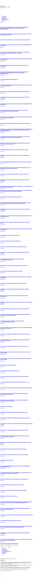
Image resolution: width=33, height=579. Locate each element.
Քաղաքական (4, 16)
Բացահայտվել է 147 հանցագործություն (8, 365)
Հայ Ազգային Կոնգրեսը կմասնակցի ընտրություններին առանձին (13, 490)
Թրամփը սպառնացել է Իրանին (6, 460)
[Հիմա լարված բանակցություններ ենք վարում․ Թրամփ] (2, 269)
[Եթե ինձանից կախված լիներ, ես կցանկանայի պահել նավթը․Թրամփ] (2, 477)
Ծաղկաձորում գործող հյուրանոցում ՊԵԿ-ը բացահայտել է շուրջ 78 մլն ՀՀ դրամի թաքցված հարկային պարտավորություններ (15, 137)
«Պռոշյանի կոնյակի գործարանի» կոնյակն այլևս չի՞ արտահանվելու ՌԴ (14, 308)
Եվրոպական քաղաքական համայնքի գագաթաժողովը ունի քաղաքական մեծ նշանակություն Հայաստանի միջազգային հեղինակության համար (16, 502)
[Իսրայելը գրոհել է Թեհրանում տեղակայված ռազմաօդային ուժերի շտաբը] (2, 416)
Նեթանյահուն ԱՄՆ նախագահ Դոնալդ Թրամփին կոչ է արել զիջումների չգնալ (16, 387)
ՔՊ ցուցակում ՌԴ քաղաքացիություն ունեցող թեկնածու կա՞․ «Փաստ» (14, 430)
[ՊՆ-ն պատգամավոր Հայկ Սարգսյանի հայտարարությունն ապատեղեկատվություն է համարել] (2, 319)
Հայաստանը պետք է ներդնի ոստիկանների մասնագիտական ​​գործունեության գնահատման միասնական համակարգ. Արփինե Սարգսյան (16, 527)
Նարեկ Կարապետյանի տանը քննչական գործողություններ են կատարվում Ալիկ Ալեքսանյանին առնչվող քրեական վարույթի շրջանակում (15, 203)
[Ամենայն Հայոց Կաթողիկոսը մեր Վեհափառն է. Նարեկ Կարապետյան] (2, 172)
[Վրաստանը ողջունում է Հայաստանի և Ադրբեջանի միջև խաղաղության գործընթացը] (2, 531)
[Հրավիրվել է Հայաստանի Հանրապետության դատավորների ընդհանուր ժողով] (2, 513)
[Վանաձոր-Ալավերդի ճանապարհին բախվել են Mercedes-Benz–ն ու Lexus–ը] (2, 380)
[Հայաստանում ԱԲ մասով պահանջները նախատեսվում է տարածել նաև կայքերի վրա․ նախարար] (2, 338)
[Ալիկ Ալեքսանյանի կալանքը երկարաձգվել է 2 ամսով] (2, 195)
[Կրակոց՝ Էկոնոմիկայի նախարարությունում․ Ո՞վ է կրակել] (2, 483)
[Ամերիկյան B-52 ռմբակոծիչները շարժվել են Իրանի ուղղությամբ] (2, 281)
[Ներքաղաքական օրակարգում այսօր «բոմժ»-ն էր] (2, 233)
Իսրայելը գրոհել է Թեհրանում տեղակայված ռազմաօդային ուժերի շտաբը (15, 417)
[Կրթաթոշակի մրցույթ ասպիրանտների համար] (2, 369)
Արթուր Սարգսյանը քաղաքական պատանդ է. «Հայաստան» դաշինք (14, 149)
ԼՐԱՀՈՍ (1, 22)
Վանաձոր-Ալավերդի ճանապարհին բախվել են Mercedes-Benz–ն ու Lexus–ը (14, 382)
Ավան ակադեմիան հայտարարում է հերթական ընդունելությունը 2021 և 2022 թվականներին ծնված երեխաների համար (15, 168)
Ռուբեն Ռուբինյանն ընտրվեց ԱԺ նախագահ (9, 79)
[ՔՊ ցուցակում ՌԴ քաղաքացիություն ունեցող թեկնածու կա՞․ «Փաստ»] (2, 428)
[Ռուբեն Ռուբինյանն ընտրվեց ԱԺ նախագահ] (2, 77)
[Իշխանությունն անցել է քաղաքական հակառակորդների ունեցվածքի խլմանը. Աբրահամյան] (2, 102)
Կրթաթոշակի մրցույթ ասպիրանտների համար (9, 370)
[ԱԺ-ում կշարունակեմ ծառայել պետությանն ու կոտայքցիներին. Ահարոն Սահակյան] (2, 178)
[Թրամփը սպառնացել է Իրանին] (2, 458)
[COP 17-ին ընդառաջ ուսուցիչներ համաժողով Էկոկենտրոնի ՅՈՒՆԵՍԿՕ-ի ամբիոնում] (2, 95)
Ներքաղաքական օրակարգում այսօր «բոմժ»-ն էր (10, 235)
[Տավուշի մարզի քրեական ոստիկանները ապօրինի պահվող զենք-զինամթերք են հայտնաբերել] (2, 57)
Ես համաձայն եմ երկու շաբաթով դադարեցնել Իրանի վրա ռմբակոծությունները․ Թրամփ (12, 259)
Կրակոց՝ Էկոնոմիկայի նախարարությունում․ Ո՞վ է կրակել (12, 484)
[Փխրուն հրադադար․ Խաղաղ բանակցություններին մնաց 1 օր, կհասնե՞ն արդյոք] (2, 220)
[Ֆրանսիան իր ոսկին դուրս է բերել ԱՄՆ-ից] (2, 494)
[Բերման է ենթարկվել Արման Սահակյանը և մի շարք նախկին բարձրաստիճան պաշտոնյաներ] (2, 227)
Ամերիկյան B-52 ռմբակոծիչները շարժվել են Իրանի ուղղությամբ (13, 283)
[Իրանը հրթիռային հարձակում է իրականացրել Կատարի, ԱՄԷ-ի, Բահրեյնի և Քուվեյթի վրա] (2, 275)
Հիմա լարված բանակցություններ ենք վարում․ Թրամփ (11, 271)
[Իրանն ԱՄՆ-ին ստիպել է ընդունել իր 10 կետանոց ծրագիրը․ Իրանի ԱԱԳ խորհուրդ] (2, 250)
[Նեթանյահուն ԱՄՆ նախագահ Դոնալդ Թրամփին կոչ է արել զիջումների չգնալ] (2, 386)
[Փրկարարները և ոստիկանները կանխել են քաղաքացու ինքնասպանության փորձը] (2, 440)
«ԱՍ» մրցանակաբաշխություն (7, 551)
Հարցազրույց (4, 552)
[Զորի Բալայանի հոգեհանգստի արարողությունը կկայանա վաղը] (2, 447)
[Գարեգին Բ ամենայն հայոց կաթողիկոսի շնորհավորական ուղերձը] (2, 410)
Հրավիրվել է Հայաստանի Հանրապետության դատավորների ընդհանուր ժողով (16, 514)
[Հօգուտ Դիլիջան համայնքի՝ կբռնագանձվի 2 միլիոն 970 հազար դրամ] (2, 344)
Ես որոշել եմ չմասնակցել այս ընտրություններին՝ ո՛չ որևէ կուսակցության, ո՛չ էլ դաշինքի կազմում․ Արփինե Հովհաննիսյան (16, 473)
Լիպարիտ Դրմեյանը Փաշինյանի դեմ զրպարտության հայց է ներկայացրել (15, 123)
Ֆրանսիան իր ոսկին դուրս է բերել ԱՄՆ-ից (8, 496)
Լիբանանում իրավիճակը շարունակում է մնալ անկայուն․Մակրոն (13, 246)
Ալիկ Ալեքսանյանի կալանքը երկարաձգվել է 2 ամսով (11, 196)
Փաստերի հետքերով (5, 19)
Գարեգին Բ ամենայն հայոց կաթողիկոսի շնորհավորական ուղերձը (13, 412)
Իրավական (4, 17)
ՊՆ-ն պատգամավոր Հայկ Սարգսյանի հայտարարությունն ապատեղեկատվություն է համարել (12, 321)
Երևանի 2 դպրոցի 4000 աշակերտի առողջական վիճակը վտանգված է (14, 376)
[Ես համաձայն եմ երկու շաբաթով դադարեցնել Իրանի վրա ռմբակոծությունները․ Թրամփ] (2, 257)
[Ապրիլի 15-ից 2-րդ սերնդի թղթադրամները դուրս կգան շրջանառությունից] (2, 332)
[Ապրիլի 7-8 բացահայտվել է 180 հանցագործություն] (2, 239)
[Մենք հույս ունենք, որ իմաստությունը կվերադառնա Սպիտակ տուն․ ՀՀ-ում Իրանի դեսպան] (2, 350)
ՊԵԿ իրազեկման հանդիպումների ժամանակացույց (10, 520)
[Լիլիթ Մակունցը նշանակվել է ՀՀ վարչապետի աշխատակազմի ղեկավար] (2, 38)
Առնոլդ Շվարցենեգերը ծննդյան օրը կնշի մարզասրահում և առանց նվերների (16, 161)
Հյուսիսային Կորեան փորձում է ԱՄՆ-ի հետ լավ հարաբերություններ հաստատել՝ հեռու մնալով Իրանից (14, 400)
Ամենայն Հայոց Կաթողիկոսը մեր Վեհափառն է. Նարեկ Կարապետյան (14, 174)
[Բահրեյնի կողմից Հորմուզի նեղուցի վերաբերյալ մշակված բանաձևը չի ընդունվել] (2, 287)
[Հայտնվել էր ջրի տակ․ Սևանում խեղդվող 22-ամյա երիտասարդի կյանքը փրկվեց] (2, 153)
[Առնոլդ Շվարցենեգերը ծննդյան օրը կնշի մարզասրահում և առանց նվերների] (2, 160)
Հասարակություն (5, 18)
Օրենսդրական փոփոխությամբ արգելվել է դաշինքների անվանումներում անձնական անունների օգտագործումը (15, 315)
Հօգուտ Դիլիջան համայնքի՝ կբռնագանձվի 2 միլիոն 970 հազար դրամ (14, 346)
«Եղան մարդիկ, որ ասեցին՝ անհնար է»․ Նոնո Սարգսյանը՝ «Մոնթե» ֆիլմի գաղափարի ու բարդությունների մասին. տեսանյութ (15, 52)
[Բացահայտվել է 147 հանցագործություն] (2, 363)
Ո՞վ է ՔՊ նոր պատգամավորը (6, 406)
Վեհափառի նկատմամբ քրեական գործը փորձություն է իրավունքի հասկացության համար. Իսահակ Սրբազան (13, 111)
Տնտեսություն (4, 548)
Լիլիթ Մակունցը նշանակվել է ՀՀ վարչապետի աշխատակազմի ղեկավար (15, 39)
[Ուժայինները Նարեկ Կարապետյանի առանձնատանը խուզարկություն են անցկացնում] (2, 207)
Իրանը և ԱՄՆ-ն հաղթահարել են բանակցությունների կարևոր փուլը (14, 265)
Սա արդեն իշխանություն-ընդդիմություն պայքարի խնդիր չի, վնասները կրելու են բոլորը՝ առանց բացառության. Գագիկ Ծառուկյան (16, 191)
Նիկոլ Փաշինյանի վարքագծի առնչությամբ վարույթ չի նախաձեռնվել (14, 454)
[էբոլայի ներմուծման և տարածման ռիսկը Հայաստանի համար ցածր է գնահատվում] (2, 63)
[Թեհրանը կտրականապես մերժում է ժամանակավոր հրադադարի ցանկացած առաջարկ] (2, 300)
